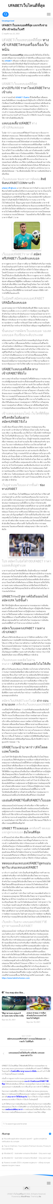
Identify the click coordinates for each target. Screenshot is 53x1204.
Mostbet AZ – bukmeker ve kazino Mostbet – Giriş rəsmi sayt (27, 1153)
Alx (40, 1197)
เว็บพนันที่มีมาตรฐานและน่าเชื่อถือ (23, 1071)
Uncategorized (8, 21)
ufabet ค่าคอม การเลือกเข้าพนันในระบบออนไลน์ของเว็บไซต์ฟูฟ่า (36, 1015)
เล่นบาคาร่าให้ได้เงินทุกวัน (17, 1097)
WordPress (25, 1197)
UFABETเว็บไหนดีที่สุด (26, 5)
